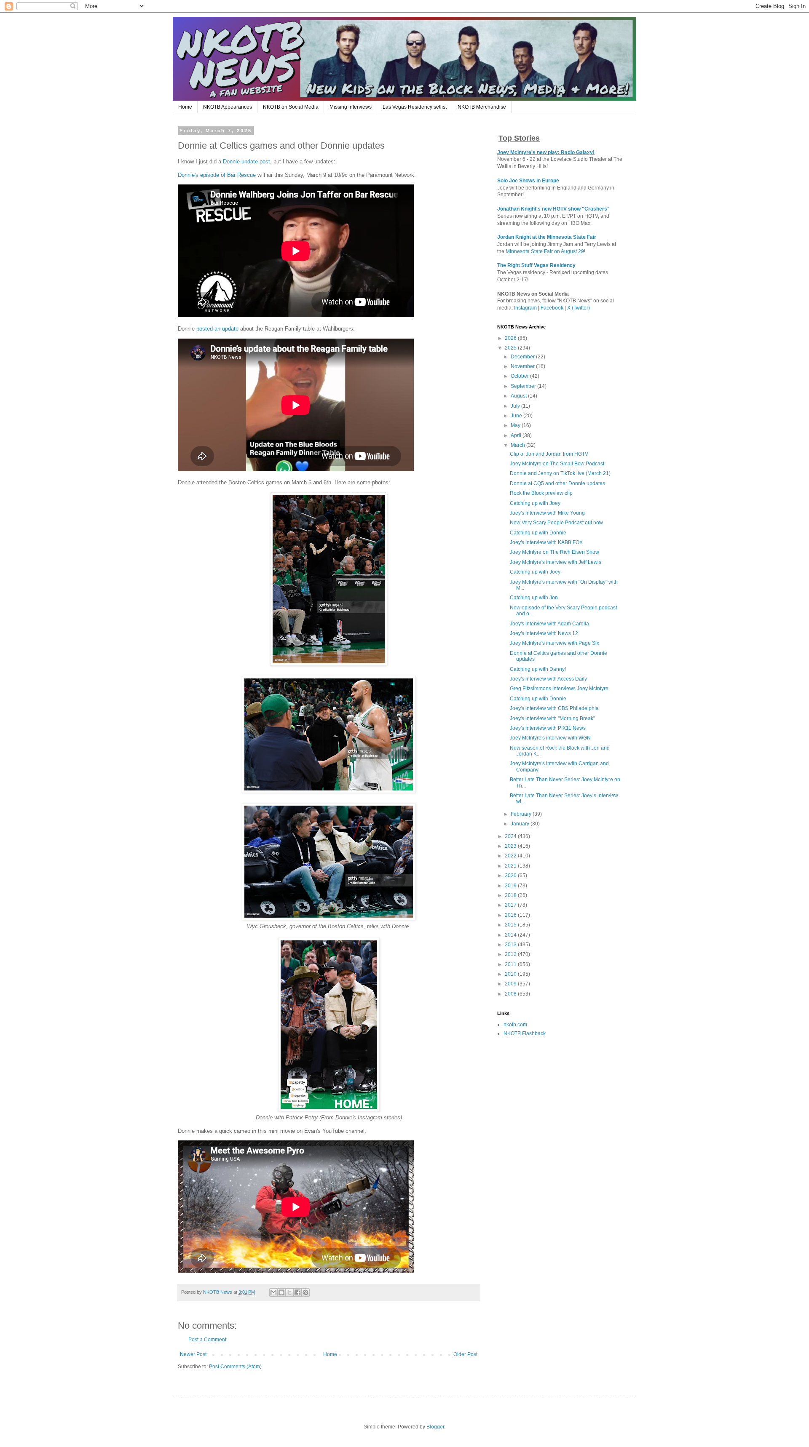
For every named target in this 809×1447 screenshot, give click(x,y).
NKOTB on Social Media (291, 107)
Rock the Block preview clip (541, 493)
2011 (511, 964)
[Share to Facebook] (297, 1292)
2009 (511, 984)
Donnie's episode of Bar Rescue (217, 175)
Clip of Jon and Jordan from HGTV (549, 454)
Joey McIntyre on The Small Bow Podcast (557, 464)
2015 (511, 925)
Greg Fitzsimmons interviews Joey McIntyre (559, 688)
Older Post (465, 1354)
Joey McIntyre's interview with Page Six (554, 643)
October (520, 376)
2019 (511, 886)
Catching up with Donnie (538, 533)
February (522, 814)
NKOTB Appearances (227, 107)
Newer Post (193, 1354)
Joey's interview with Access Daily (548, 679)
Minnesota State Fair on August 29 (545, 251)
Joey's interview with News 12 (544, 633)
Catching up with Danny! (538, 669)
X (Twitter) (578, 308)
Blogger (435, 1427)
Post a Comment (207, 1340)
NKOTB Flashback (525, 1033)
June (517, 416)
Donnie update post (246, 161)
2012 (511, 954)
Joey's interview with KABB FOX (546, 542)
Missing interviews (350, 107)
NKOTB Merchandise (482, 107)
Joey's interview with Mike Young (547, 513)
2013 (511, 945)
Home (185, 107)
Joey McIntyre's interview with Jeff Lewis (555, 562)
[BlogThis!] (281, 1292)
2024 (511, 836)
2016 (511, 915)
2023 (511, 846)
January (520, 824)
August (519, 396)
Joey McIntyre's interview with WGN (550, 738)
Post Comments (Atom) (235, 1367)
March (518, 445)
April (516, 435)
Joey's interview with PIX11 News (548, 728)
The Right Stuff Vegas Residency (536, 265)
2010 (511, 974)
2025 (511, 348)
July (516, 406)
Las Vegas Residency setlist (415, 107)
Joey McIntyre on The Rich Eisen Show (554, 552)
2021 (511, 866)
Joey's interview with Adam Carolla (549, 624)
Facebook (552, 308)
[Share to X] (289, 1292)
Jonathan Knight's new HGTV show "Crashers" (553, 209)
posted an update (217, 329)
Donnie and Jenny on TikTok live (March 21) (560, 473)
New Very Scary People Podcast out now (556, 523)
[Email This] (273, 1292)
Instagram (525, 308)
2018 (511, 895)
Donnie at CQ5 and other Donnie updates (557, 483)
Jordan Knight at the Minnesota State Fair (546, 237)
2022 (511, 856)
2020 (511, 875)
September (524, 386)
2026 (511, 338)
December (523, 357)
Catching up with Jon (534, 598)
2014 (511, 935)
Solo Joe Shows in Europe (528, 181)
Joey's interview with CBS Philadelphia (554, 708)
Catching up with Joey (535, 503)
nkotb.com (515, 1025)
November (523, 366)
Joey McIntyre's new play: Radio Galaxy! (546, 152)
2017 (511, 905)
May (516, 425)
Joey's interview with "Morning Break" (552, 718)
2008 (511, 994)
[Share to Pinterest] (305, 1292)
